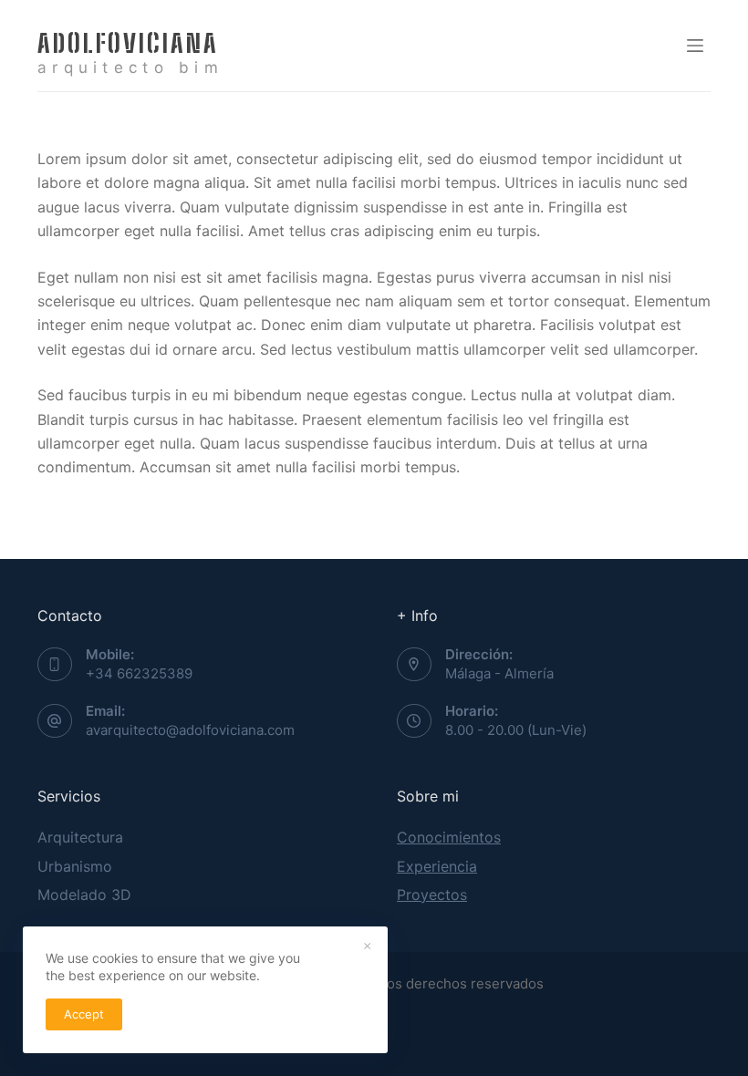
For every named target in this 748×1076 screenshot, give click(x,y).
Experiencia (437, 866)
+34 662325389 (139, 673)
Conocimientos (449, 837)
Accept (84, 1014)
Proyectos (432, 894)
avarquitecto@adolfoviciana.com (190, 730)
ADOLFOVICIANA (128, 42)
